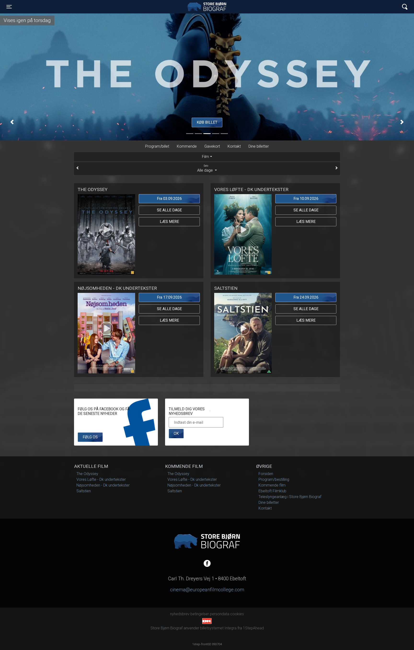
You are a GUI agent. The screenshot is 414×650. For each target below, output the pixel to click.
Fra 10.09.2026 (305, 198)
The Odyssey (87, 473)
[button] (12, 122)
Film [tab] (205, 156)
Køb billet (207, 122)
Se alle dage (169, 210)
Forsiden (266, 473)
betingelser (199, 614)
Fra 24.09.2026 (305, 297)
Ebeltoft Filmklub (272, 491)
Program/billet (157, 146)
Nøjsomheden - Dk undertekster (103, 485)
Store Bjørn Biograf (208, 7)
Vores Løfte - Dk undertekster (101, 479)
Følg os (90, 437)
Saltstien (83, 491)
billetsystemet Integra (218, 628)
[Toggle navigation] (404, 7)
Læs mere (169, 221)
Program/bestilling (274, 479)
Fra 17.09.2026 (169, 297)
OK (176, 433)
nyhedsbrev (180, 614)
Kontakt (234, 146)
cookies (237, 614)
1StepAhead (253, 628)
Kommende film (272, 485)
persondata (219, 614)
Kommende (187, 146)
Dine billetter (258, 146)
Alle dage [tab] (205, 168)
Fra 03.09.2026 (169, 198)
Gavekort (212, 146)
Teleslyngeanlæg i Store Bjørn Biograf (290, 496)
